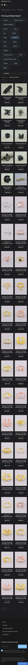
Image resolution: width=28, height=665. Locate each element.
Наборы (15, 41)
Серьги (20, 54)
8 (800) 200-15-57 (6, 1)
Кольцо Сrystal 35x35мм (7, 187)
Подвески (5, 50)
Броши (15, 28)
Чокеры (16, 63)
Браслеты (5, 20)
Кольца (15, 37)
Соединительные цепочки (9, 59)
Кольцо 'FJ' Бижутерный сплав (20, 187)
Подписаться (22, 646)
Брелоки (5, 28)
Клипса (5, 37)
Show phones (12, 1)
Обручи (5, 46)
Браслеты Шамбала (8, 24)
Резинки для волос (8, 54)
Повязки (15, 46)
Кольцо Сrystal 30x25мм (7, 121)
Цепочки (5, 63)
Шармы (5, 67)
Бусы (4, 33)
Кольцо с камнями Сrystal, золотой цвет (7, 570)
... (21, 609)
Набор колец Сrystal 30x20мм (20, 98)
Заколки (14, 33)
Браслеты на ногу (18, 20)
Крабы (5, 41)
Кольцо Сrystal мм (7, 143)
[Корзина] (25, 5)
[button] (23, 663)
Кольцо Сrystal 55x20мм (7, 98)
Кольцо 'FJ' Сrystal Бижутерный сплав (7, 215)
